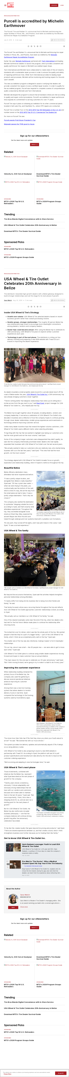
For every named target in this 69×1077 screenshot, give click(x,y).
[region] (34, 1073)
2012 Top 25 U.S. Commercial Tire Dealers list (38, 112)
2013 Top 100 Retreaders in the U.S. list (45, 110)
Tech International (48, 61)
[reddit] (37, 46)
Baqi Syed (40, 403)
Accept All (60, 1073)
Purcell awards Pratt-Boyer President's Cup (20, 120)
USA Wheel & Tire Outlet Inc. (37, 394)
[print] (64, 46)
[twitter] (34, 46)
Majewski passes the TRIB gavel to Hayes (19, 124)
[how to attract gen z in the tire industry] (13, 864)
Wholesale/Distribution (11, 15)
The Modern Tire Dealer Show (33, 866)
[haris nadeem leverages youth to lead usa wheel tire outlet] (13, 847)
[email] (40, 46)
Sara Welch (8, 300)
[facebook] (28, 46)
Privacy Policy (7, 1074)
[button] (5, 5)
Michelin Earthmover (23, 61)
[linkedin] (31, 46)
